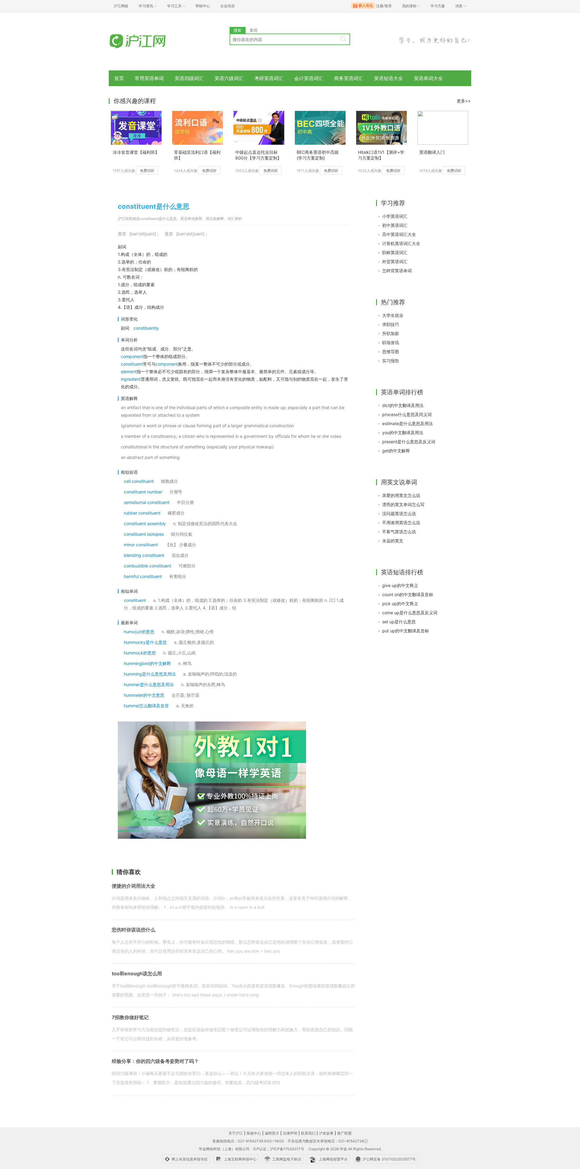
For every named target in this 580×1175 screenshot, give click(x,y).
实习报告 (390, 360)
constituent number (143, 491)
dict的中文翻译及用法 (403, 405)
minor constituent (141, 544)
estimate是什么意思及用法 (407, 423)
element (129, 371)
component (132, 356)
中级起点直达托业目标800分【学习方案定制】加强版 (258, 155)
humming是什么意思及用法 (150, 673)
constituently (146, 328)
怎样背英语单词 (397, 270)
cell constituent (139, 481)
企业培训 (227, 6)
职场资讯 (390, 342)
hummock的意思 (140, 652)
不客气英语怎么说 (399, 531)
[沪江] (146, 41)
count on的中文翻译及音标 (407, 594)
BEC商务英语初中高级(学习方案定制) (318, 155)
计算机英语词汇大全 (401, 243)
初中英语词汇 (395, 225)
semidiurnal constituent (146, 502)
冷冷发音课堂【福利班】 (136, 152)
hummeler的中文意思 (144, 695)
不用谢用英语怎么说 (401, 522)
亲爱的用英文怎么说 (401, 495)
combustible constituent (147, 565)
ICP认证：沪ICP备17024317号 (278, 1149)
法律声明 (290, 1133)
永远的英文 (392, 540)
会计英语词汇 (308, 78)
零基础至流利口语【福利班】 (197, 155)
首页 (119, 78)
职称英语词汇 (395, 252)
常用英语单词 (149, 78)
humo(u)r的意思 (139, 631)
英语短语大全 (388, 78)
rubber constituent (142, 512)
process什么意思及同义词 (407, 414)
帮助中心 (202, 6)
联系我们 (308, 1133)
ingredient (131, 379)
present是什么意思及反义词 (408, 441)
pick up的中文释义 (400, 603)
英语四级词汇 (189, 78)
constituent (132, 363)
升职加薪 (390, 333)
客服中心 (253, 1133)
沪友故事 (326, 1133)
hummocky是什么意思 (145, 642)
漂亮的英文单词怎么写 (403, 504)
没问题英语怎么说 (399, 513)
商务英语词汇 (348, 78)
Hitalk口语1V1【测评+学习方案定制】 (381, 155)
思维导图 (390, 351)
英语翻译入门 (432, 152)
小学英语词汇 (395, 216)
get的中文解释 (396, 450)
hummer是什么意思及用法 (149, 684)
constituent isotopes (144, 534)
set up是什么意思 (399, 621)
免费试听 (147, 170)
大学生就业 (392, 315)
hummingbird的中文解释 (147, 663)
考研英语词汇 (268, 78)
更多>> (464, 100)
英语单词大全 (428, 78)
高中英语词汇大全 (399, 234)
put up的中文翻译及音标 (405, 630)
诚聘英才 (272, 1133)
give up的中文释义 (400, 585)
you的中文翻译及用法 (402, 432)
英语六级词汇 (228, 78)
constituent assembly (145, 523)
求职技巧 (390, 324)
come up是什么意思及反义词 (409, 612)
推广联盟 (344, 1133)
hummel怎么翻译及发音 (146, 705)
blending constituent (144, 555)
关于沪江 (235, 1133)
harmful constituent (143, 576)
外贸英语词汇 (395, 261)
